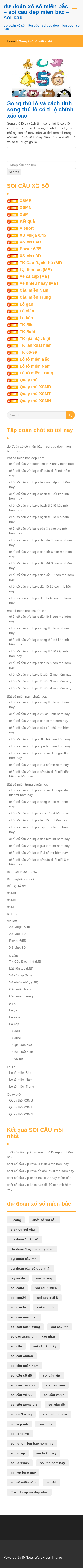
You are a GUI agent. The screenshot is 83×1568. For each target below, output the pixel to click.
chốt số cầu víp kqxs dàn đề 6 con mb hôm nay (40, 554)
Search (14, 172)
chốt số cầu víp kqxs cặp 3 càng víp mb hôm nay (38, 531)
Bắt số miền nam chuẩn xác (27, 696)
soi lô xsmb (20, 1463)
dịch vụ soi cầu (23, 1229)
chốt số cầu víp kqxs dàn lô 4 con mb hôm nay (40, 600)
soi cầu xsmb (54, 1395)
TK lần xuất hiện (36, 345)
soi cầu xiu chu (23, 1385)
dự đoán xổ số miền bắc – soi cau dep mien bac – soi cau (36, 12)
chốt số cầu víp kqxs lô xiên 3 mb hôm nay (40, 681)
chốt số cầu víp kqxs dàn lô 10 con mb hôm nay (41, 589)
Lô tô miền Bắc (34, 359)
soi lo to (45, 1424)
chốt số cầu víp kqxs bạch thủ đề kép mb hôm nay (39, 496)
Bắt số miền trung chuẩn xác (28, 784)
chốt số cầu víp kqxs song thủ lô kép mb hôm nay (38, 653)
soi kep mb (19, 1424)
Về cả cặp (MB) (34, 276)
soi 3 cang (44, 1278)
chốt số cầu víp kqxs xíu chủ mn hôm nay (39, 714)
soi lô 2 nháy (46, 1453)
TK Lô (11, 1004)
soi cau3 (17, 1288)
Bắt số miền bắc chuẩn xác (26, 611)
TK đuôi (27, 331)
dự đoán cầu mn (23, 1259)
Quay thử (29, 380)
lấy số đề (18, 1278)
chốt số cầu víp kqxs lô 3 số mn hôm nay (39, 765)
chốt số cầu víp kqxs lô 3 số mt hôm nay (38, 852)
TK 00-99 (28, 352)
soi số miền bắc (23, 1482)
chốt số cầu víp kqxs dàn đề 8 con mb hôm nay (40, 565)
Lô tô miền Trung (36, 373)
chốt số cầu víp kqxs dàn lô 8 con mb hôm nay (40, 665)
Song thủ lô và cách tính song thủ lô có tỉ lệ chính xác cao (40, 109)
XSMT (25, 214)
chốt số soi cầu (44, 1220)
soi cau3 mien (46, 1288)
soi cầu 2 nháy (44, 1346)
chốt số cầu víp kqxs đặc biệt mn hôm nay (40, 739)
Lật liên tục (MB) (36, 269)
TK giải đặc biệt (35, 338)
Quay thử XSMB (35, 387)
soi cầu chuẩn (22, 1356)
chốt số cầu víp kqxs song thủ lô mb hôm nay (39, 630)
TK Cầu (12, 956)
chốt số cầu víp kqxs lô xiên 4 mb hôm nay (40, 688)
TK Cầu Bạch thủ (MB (41, 262)
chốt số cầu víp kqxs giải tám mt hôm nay (39, 846)
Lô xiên (27, 311)
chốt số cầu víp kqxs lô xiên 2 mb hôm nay (40, 674)
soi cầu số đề (21, 1375)
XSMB (26, 200)
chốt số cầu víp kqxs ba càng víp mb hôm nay (39, 484)
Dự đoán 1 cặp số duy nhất (32, 1249)
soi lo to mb (20, 1434)
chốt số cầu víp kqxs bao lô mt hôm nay (38, 820)
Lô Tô (11, 1067)
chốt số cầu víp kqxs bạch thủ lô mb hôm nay (39, 519)
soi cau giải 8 (47, 1297)
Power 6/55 (30, 249)
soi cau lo (18, 1307)
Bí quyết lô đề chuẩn (22, 872)
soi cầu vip (51, 1375)
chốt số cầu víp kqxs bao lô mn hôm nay (38, 721)
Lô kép (26, 318)
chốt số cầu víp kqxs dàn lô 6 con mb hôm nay (40, 619)
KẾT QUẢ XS (16, 886)
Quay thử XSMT (35, 393)
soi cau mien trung (25, 1327)
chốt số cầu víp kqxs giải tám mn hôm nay (40, 746)
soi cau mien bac (24, 1317)
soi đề (51, 1482)
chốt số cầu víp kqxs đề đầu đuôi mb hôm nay (39, 473)
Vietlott (27, 228)
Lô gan (26, 304)
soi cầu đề (56, 1404)
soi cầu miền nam (24, 1366)
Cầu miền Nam (34, 290)
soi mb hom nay (52, 1463)
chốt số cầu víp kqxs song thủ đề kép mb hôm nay (39, 642)
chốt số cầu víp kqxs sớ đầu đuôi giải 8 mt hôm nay (40, 862)
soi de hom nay (55, 1414)
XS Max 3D (30, 256)
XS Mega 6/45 (33, 235)
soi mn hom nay (23, 1472)
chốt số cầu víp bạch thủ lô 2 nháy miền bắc (41, 464)
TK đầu (27, 324)
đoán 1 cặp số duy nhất (29, 1492)
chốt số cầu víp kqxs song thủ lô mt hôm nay (38, 804)
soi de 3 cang (21, 1414)
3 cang (16, 1220)
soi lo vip (18, 1453)
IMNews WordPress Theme (42, 1557)
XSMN (26, 207)
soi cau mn (59, 1327)
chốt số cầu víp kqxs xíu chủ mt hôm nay (39, 813)
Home (11, 41)
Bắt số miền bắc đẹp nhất (25, 458)
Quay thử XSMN (35, 400)
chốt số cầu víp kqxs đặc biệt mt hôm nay (39, 839)
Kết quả (27, 221)
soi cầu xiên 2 (22, 1395)
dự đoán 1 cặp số (24, 1239)
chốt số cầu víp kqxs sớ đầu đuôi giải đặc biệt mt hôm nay (39, 792)
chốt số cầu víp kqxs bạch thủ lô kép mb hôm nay (38, 508)
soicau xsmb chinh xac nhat (33, 1336)
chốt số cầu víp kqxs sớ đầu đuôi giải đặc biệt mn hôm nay (39, 774)
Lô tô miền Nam (35, 366)
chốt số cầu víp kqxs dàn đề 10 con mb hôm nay (41, 577)
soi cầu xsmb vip (24, 1404)
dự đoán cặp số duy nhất (30, 1268)
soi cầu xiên (55, 1385)
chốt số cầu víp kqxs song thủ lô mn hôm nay (39, 704)
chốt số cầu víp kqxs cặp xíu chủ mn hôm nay (39, 730)
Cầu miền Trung (35, 297)
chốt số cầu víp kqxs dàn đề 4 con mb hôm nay (40, 542)
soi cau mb (45, 1307)
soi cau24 (18, 1297)
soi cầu (16, 1346)
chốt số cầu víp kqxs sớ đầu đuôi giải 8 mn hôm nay (40, 755)
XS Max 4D (30, 242)
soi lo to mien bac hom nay (32, 1443)
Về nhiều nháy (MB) (39, 283)
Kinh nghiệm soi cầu (21, 879)
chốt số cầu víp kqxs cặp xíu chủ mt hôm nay (39, 829)
